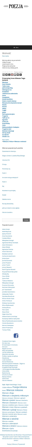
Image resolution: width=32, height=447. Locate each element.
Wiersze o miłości (23, 405)
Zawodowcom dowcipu (9, 151)
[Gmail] (12, 74)
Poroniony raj (6, 169)
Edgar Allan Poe (7, 314)
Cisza (4, 125)
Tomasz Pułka (6, 330)
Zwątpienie (5, 97)
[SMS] (15, 74)
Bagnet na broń (6, 348)
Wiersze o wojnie (7, 421)
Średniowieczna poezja (9, 431)
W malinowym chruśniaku (10, 345)
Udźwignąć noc (7, 90)
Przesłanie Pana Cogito (9, 341)
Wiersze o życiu (8, 428)
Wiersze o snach (22, 414)
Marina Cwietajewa (8, 325)
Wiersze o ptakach (21, 412)
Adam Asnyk (6, 229)
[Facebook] (3, 74)
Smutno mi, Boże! (7, 375)
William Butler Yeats (8, 298)
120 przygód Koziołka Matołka (11, 369)
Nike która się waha (8, 354)
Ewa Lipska (5, 56)
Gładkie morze (6, 199)
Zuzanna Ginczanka (8, 285)
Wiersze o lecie (22, 403)
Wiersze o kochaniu (22, 400)
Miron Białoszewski (8, 305)
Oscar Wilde (5, 276)
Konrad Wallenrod (7, 362)
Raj (3, 186)
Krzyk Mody (6, 123)
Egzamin (5, 120)
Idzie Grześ (5, 378)
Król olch (4, 347)
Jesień (4, 112)
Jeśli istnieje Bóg (7, 88)
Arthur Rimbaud (7, 301)
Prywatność (21, 444)
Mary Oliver (5, 312)
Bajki (3, 384)
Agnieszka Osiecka (7, 249)
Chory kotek (5, 371)
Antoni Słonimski (7, 251)
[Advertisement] (16, 29)
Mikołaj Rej (5, 274)
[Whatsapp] (9, 74)
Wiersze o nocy (8, 407)
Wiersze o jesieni (8, 400)
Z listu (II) (5, 121)
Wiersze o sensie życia (9, 414)
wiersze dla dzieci (7, 438)
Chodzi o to (5, 136)
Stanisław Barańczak (8, 296)
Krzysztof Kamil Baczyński (9, 272)
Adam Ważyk (6, 247)
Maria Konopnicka (24, 437)
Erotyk (19, 384)
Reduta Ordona (6, 377)
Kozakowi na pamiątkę (9, 190)
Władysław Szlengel (8, 240)
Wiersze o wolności (20, 141)
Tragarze (5, 116)
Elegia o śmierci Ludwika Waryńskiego (13, 155)
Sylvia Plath (5, 278)
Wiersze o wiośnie (10, 418)
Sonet (4, 390)
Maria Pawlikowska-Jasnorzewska (12, 321)
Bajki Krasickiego (11, 384)
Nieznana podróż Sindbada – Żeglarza (13, 363)
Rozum (4, 106)
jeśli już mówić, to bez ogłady (10, 208)
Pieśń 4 (4, 182)
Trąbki (4, 110)
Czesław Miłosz (6, 238)
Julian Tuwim (6, 265)
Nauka (4, 105)
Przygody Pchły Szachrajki (9, 367)
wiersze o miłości (18, 438)
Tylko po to (5, 118)
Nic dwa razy (6, 343)
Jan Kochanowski (7, 260)
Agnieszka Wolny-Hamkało (10, 242)
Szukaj (26, 220)
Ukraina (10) (6, 160)
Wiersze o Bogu (8, 393)
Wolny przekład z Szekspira (10, 127)
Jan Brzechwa (18, 435)
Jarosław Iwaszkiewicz (8, 292)
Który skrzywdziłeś (7, 350)
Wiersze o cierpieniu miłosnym (15, 395)
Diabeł (4, 195)
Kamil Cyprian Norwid (8, 269)
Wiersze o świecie (22, 426)
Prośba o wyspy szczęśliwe (10, 356)
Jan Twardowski (7, 289)
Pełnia (4, 108)
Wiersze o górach (19, 398)
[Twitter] (6, 74)
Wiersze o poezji (9, 409)
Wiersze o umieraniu (9, 416)
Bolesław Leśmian (7, 254)
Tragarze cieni (6, 129)
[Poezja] (16, 6)
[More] (20, 74)
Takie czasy (6, 86)
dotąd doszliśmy (7, 99)
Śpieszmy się (6, 373)
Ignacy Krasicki (6, 234)
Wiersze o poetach (20, 407)
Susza (4, 95)
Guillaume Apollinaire (8, 256)
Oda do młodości (7, 380)
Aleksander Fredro (7, 294)
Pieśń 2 (4, 173)
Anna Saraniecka (7, 236)
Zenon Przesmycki (7, 327)
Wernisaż (5, 82)
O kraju (4, 164)
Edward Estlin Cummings (9, 316)
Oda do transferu (7, 212)
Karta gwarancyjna (8, 114)
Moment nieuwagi (8, 131)
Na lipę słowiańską (7, 203)
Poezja (9, 444)
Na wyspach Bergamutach (10, 365)
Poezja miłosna (20, 387)
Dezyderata (5, 358)
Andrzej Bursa (6, 307)
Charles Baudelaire (7, 323)
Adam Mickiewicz (7, 245)
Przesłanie (5, 91)
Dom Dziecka (6, 84)
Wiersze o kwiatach (9, 403)
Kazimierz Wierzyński (8, 287)
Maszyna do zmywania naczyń (12, 103)
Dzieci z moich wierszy (9, 101)
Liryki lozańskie (6, 360)
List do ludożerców (7, 352)
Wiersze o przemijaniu (8, 412)
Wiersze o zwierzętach (10, 423)
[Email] (18, 74)
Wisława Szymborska (8, 303)
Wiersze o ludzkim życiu (10, 405)
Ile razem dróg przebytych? (10, 177)
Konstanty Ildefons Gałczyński (11, 318)
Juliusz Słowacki (7, 267)
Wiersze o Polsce (8, 141)
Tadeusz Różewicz (7, 281)
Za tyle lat (5, 135)
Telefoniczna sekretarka (10, 93)
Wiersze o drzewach (7, 398)
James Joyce (5, 258)
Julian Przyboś (6, 263)
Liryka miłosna (7, 387)
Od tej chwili (6, 133)
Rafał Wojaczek (6, 231)
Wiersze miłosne (14, 390)
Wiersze (14, 444)
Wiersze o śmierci (9, 426)
